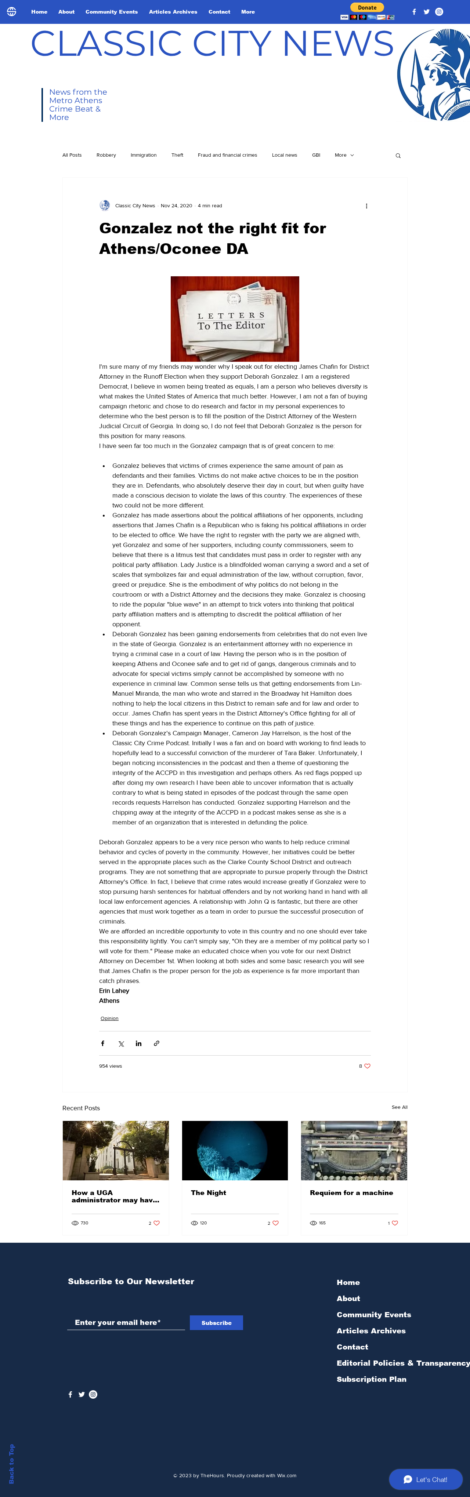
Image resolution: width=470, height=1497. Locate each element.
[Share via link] (156, 1043)
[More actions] (366, 205)
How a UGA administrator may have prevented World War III (114, 1196)
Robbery (106, 155)
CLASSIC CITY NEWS (212, 43)
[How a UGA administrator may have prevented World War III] (116, 1150)
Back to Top (11, 1464)
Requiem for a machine (351, 1192)
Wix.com (287, 1475)
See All (400, 1107)
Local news (284, 155)
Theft (177, 155)
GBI (316, 155)
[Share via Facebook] (102, 1043)
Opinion (110, 1018)
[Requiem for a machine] (354, 1150)
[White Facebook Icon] (70, 1394)
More (341, 155)
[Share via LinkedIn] (138, 1043)
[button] (367, 11)
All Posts (72, 155)
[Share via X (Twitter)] (120, 1043)
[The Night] (235, 1150)
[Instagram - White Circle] (439, 12)
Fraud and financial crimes (227, 155)
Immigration (144, 155)
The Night (208, 1192)
